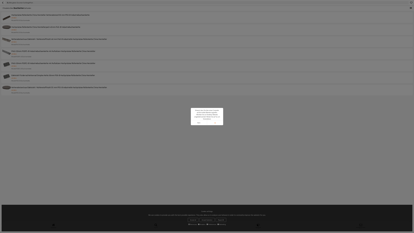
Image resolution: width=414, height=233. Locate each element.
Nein (198, 123)
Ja (215, 123)
